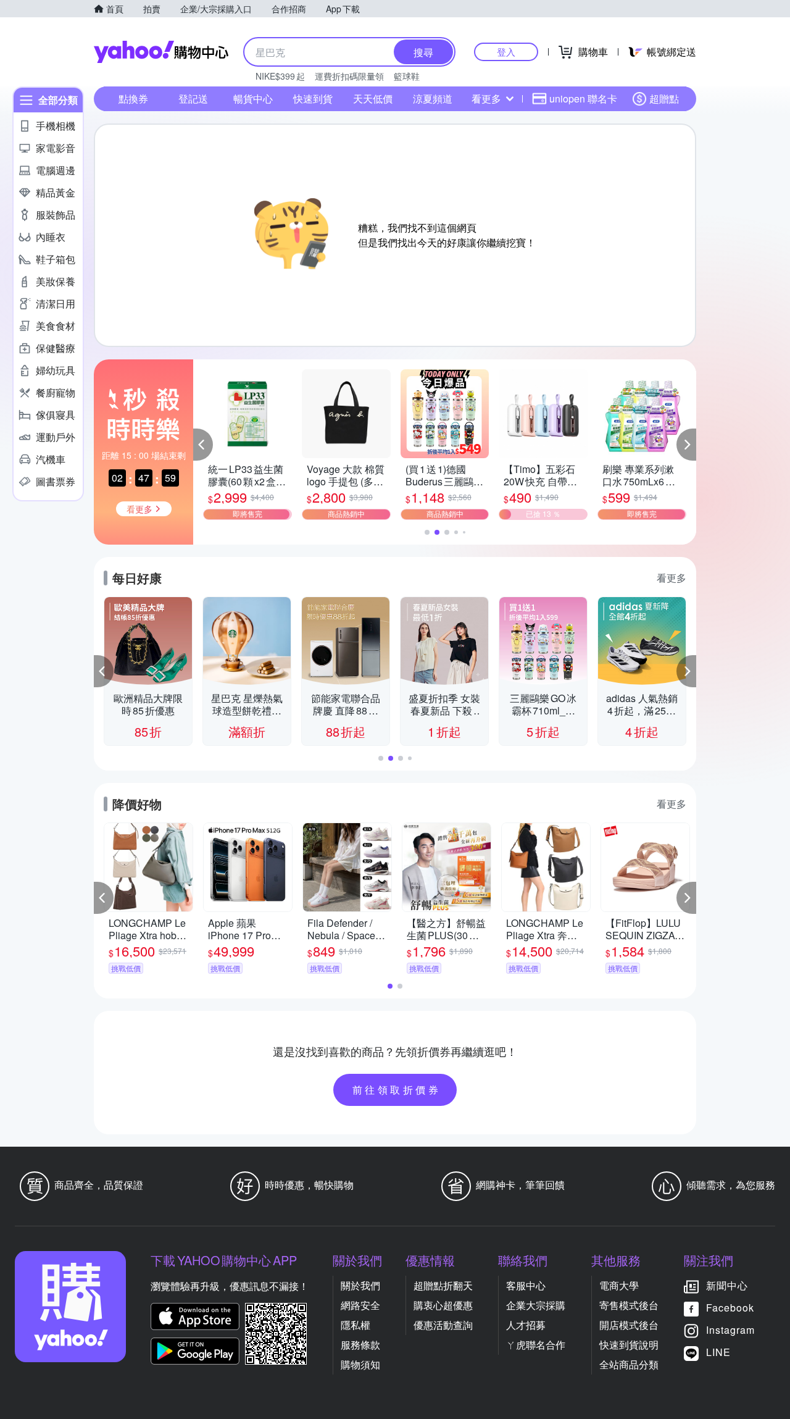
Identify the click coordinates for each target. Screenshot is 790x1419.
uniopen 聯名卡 (583, 98)
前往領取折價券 (396, 1089)
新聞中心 (727, 1285)
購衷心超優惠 (443, 1305)
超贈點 (664, 98)
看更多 (486, 98)
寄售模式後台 (629, 1305)
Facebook (730, 1307)
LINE (718, 1352)
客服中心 (526, 1285)
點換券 (133, 98)
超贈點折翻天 (443, 1285)
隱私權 (355, 1325)
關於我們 (360, 1285)
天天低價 (373, 98)
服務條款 (360, 1344)
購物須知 (360, 1364)
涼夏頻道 (432, 98)
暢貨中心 (253, 98)
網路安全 (360, 1305)
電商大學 (619, 1285)
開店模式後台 (629, 1325)
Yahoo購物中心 (161, 52)
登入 (506, 51)
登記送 (193, 98)
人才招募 (526, 1325)
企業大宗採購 (535, 1305)
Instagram (730, 1330)
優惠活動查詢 (443, 1325)
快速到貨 (313, 98)
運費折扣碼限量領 (349, 76)
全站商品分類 (629, 1364)
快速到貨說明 (629, 1344)
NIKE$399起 (280, 76)
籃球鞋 (407, 76)
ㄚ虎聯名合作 (535, 1344)
